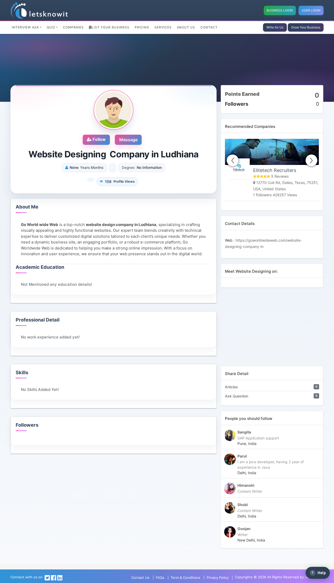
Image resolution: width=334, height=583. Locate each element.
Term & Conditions (185, 577)
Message (128, 139)
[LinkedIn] (59, 577)
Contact (209, 27)
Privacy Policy (218, 577)
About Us (186, 27)
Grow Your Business (305, 27)
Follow (98, 139)
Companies (73, 27)
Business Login (280, 10)
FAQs (160, 577)
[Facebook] (53, 577)
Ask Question (236, 396)
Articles (231, 387)
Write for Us (274, 27)
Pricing (142, 27)
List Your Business (110, 27)
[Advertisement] (272, 329)
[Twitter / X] (47, 577)
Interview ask (25, 27)
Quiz (51, 27)
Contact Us (140, 577)
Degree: (128, 167)
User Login (311, 10)
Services (163, 27)
